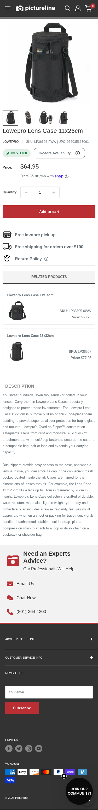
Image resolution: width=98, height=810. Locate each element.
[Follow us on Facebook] (9, 748)
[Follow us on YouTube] (38, 748)
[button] (79, 791)
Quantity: (10, 192)
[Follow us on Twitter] (18, 748)
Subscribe (22, 708)
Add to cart (49, 211)
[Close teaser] (64, 776)
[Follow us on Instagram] (28, 748)
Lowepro (11, 142)
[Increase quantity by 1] (53, 192)
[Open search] (68, 8)
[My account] (77, 8)
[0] (88, 8)
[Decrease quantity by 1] (26, 192)
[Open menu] (7, 8)
